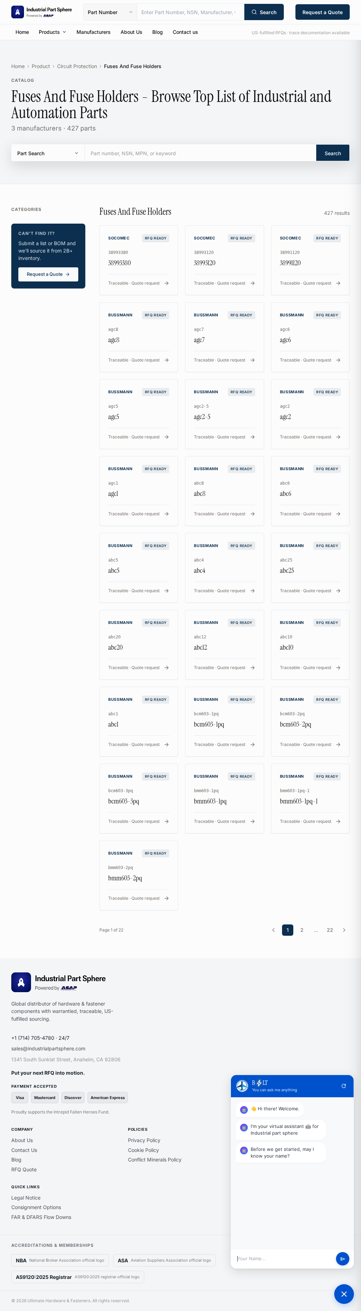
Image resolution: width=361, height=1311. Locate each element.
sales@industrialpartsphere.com (48, 1048)
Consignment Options (36, 1207)
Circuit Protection (77, 66)
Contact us (185, 32)
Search (333, 153)
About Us (131, 32)
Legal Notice (26, 1198)
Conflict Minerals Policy (155, 1160)
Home (22, 32)
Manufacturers (94, 32)
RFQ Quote (24, 1169)
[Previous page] (273, 930)
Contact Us (24, 1150)
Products (49, 32)
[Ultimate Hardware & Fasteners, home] (41, 12)
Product (41, 66)
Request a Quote (322, 12)
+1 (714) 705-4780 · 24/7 (40, 1038)
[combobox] (190, 12)
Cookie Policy (143, 1150)
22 (330, 930)
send (343, 1259)
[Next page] (344, 930)
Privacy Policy (144, 1140)
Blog (157, 32)
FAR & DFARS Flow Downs (41, 1217)
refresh (343, 1086)
